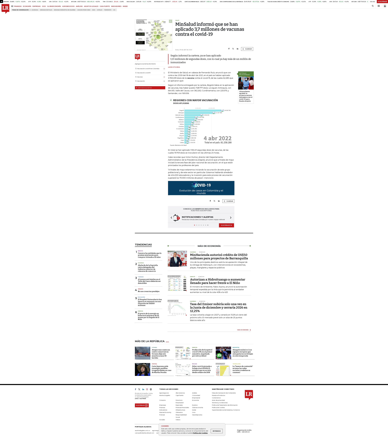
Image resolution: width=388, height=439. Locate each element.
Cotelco (99, 10)
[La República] (5, 9)
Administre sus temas (145, 88)
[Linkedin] (237, 49)
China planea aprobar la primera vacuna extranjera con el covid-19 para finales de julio (245, 96)
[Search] (372, 6)
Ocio (193, 412)
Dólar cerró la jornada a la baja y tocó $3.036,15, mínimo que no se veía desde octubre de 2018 (202, 369)
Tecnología (236, 364)
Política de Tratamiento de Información (225, 405)
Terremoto (107, 10)
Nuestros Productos (218, 395)
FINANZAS (18, 6)
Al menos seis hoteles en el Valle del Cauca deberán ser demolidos (149, 281)
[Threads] (151, 389)
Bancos (140, 251)
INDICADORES (116, 6)
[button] (170, 218)
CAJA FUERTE (105, 6)
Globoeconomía (197, 407)
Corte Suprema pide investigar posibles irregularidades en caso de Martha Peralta (161, 369)
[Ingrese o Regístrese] (384, 5)
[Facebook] (228, 49)
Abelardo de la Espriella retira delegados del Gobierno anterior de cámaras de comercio (148, 268)
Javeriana (35, 10)
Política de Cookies (200, 433)
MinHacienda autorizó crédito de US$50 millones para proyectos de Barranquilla (219, 256)
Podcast (162, 415)
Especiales (179, 405)
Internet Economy (165, 412)
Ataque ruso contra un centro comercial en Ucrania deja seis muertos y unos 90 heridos (161, 354)
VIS (114, 10)
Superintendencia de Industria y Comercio (226, 410)
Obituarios (179, 412)
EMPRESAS (37, 6)
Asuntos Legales (164, 395)
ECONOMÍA (27, 6)
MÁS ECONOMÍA (243, 330)
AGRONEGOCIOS (68, 6)
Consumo (162, 400)
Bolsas (194, 364)
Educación (141, 297)
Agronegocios (164, 393)
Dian (93, 10)
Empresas (162, 405)
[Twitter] (233, 49)
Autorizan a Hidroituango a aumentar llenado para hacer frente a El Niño (217, 281)
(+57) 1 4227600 (140, 398)
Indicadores (163, 410)
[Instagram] (147, 389)
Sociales (162, 419)
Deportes (236, 347)
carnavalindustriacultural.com (144, 433)
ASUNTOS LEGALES (91, 6)
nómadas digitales (46, 10)
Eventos (194, 405)
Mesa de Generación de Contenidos (224, 393)
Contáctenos (216, 398)
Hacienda (141, 263)
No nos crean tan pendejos (148, 291)
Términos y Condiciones (220, 402)
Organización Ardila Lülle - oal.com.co (244, 431)
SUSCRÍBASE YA (226, 225)
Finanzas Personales (182, 407)
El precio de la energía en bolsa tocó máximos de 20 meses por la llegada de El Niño (148, 316)
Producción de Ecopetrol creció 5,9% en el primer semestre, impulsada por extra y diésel (202, 353)
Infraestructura (180, 410)
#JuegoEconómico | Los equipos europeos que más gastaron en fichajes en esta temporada (243, 353)
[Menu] (12, 6)
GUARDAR (248, 49)
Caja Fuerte (179, 395)
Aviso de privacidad (218, 400)
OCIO (44, 6)
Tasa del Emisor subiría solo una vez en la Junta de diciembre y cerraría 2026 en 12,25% (218, 307)
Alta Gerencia (180, 393)
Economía (195, 400)
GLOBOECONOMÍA (54, 6)
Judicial (154, 364)
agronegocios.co (157, 430)
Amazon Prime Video (83, 10)
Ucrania (154, 347)
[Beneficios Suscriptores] (378, 6)
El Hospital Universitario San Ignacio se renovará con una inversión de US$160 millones (150, 302)
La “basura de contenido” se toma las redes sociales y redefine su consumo (243, 369)
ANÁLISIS (79, 6)
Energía (140, 311)
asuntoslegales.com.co (142, 430)
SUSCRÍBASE (382, 1)
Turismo (141, 277)
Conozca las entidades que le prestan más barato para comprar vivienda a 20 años (149, 255)
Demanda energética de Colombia (64, 10)
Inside (194, 410)
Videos (178, 419)
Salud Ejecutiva (197, 415)
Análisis (140, 289)
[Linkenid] (144, 389)
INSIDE (125, 6)
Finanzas (162, 407)
